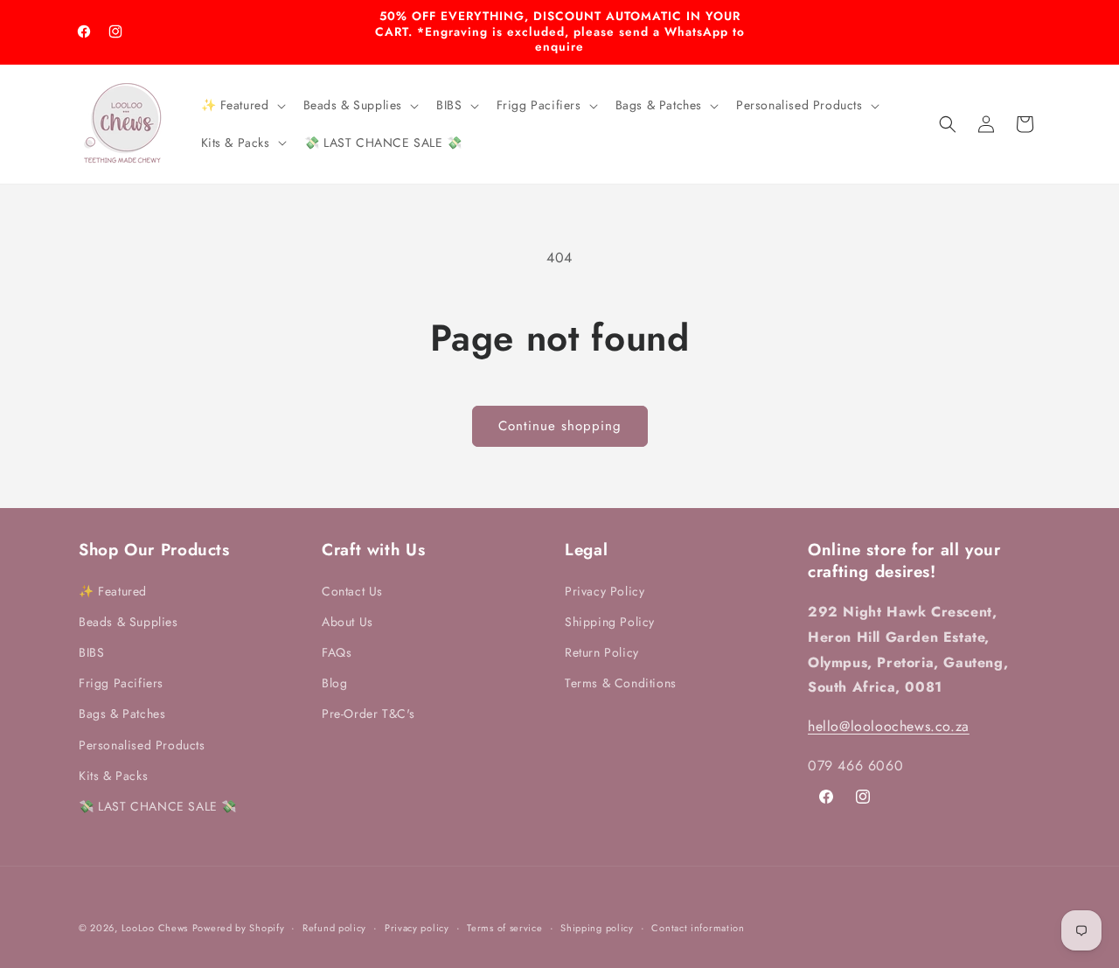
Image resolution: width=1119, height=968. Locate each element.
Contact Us (352, 590)
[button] (242, 105)
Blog (334, 683)
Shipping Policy (610, 621)
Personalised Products (142, 744)
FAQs (336, 651)
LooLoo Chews (155, 928)
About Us (347, 621)
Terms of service (504, 927)
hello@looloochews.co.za (889, 726)
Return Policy (602, 651)
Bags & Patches (122, 713)
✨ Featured (113, 590)
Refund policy (334, 927)
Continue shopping (560, 425)
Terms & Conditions (621, 683)
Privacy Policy (604, 590)
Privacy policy (417, 927)
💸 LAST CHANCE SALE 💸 (158, 805)
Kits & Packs (113, 774)
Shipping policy (597, 927)
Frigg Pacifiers (121, 683)
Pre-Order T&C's (368, 713)
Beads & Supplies (128, 621)
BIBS (91, 651)
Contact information (697, 927)
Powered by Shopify (238, 928)
